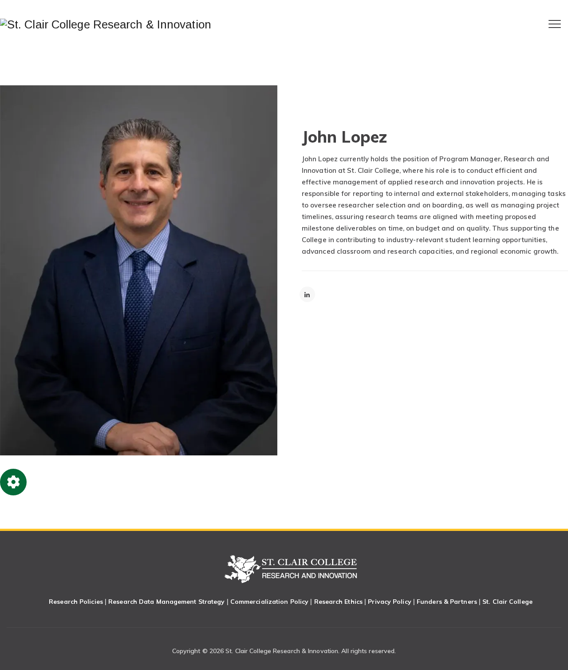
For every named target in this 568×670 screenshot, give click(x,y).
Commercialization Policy (269, 602)
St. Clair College (507, 602)
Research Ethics (338, 602)
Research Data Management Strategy (166, 602)
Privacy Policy (389, 602)
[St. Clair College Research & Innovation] (105, 24)
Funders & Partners (447, 602)
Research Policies (76, 602)
